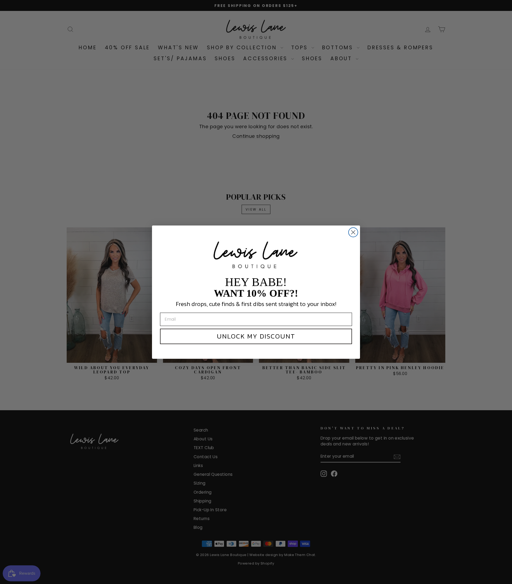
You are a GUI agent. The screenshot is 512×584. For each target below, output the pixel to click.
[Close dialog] (353, 232)
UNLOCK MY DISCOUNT (256, 336)
